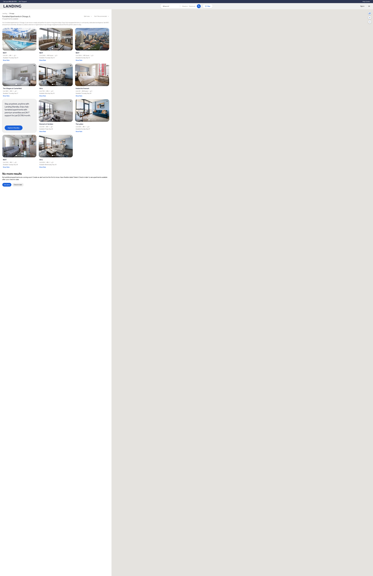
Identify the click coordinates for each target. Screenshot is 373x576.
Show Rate (6, 60)
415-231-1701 (13, 1)
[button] (189, 6)
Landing (4, 13)
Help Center (366, 1)
